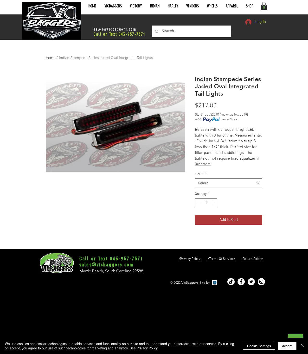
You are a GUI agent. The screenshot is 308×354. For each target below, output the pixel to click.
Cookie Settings (259, 345)
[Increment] (213, 203)
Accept (287, 345)
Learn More (229, 120)
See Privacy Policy (144, 348)
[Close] (302, 345)
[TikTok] (231, 281)
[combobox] (228, 183)
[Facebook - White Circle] (241, 281)
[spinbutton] (206, 203)
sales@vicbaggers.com (115, 29)
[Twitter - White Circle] (251, 281)
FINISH (201, 174)
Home (50, 58)
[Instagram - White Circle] (261, 281)
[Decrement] (199, 203)
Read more (203, 164)
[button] (113, 6)
